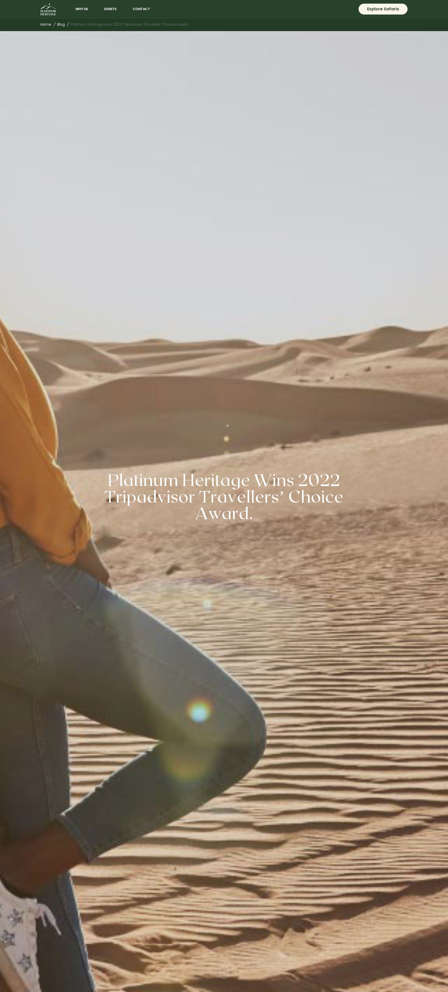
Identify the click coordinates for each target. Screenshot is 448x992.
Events (110, 8)
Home (45, 24)
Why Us (81, 8)
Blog (61, 24)
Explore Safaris (383, 9)
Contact (141, 8)
